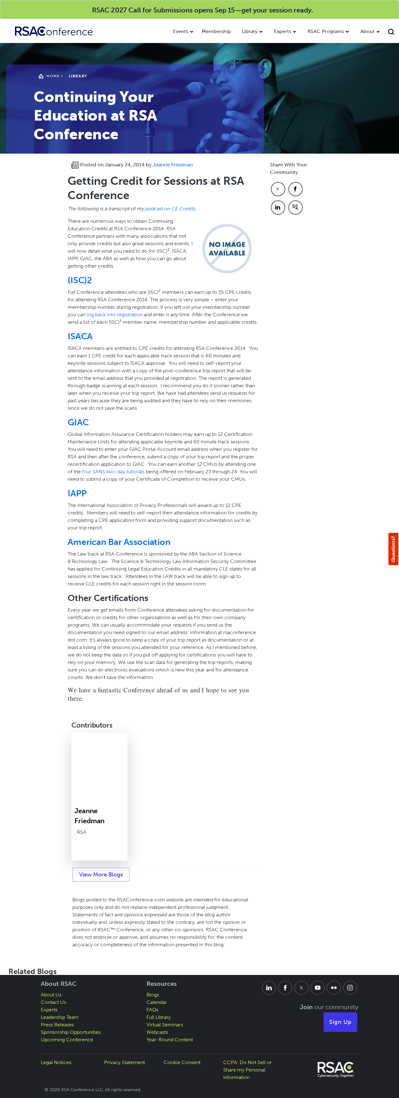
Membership (216, 31)
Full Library (159, 1017)
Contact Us (53, 1002)
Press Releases (57, 1025)
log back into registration (114, 314)
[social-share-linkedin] (278, 207)
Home (53, 76)
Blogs (153, 995)
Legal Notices (56, 1062)
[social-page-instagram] (350, 988)
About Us (51, 995)
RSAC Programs (326, 31)
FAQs (152, 1010)
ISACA (80, 336)
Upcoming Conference (67, 1040)
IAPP (77, 493)
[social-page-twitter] (301, 988)
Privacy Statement (124, 1062)
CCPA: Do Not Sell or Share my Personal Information (247, 1069)
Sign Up (340, 1022)
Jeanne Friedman (173, 165)
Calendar (157, 1002)
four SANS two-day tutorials (113, 472)
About (367, 31)
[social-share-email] (295, 207)
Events (180, 31)
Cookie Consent (182, 1062)
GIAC (78, 422)
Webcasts (157, 1032)
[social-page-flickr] (334, 988)
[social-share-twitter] (278, 189)
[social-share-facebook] (295, 189)
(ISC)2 (80, 280)
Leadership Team (60, 1017)
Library (249, 31)
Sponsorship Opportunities (71, 1032)
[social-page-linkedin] (269, 988)
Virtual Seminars (165, 1025)
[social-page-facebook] (285, 988)
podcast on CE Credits (170, 209)
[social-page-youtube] (317, 988)
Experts (282, 31)
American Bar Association (119, 542)
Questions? (393, 549)
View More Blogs (101, 874)
